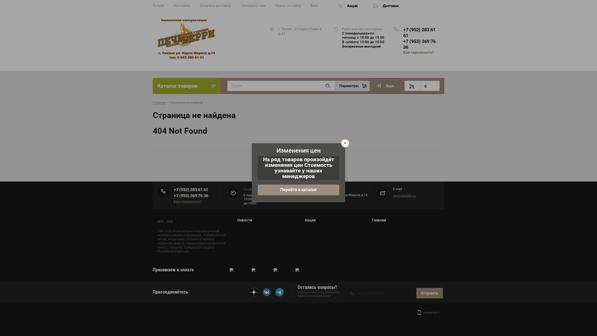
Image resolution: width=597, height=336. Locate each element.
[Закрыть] (345, 143)
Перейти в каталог (298, 189)
